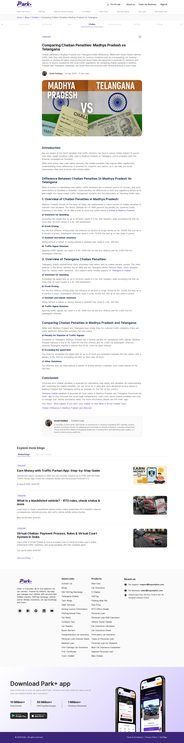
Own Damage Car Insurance (75, 647)
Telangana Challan (70, 596)
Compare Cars (68, 622)
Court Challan (68, 656)
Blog (27, 17)
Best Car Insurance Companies (105, 647)
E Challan (95, 592)
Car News (66, 617)
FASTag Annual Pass (71, 613)
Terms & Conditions (135, 737)
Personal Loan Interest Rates (75, 639)
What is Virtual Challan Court (112, 403)
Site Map (163, 737)
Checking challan (50, 393)
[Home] (24, 4)
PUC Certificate (69, 651)
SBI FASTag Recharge (72, 592)
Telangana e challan (121, 270)
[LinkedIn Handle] (44, 611)
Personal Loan (98, 613)
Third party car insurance (103, 634)
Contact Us (67, 583)
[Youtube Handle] (52, 611)
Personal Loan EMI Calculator (105, 617)
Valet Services (68, 605)
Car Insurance (98, 588)
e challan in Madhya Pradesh (120, 210)
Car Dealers (67, 626)
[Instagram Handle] (20, 611)
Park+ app (47, 396)
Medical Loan (68, 643)
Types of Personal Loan (102, 639)
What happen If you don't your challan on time (76, 403)
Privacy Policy (151, 737)
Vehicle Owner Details (101, 622)
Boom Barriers (68, 630)
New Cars (96, 583)
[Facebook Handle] (28, 611)
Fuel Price (96, 605)
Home (19, 17)
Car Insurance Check (101, 630)
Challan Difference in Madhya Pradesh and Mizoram (67, 408)
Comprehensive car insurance (75, 634)
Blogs (64, 588)
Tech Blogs (67, 600)
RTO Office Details (100, 609)
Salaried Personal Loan (102, 651)
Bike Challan (97, 656)
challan (35, 17)
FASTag (95, 596)
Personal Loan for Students (104, 643)
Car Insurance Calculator (103, 626)
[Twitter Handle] (36, 611)
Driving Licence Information (74, 609)
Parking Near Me (99, 600)
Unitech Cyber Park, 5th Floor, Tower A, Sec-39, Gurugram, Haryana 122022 (146, 596)
